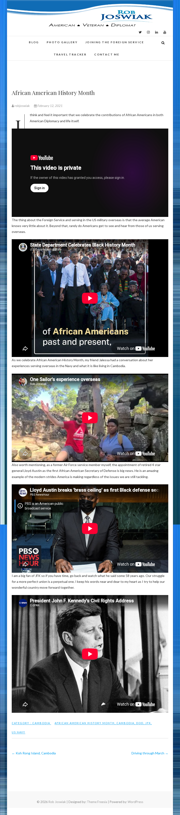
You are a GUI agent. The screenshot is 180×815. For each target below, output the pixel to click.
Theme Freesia (97, 802)
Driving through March (149, 753)
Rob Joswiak (57, 802)
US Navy (18, 732)
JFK (148, 723)
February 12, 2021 (50, 106)
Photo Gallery (62, 42)
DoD (139, 723)
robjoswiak (22, 106)
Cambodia (41, 723)
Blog (34, 42)
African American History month (85, 723)
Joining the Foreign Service (114, 42)
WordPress (135, 802)
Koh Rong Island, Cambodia (34, 753)
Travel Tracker (70, 54)
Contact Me (106, 54)
